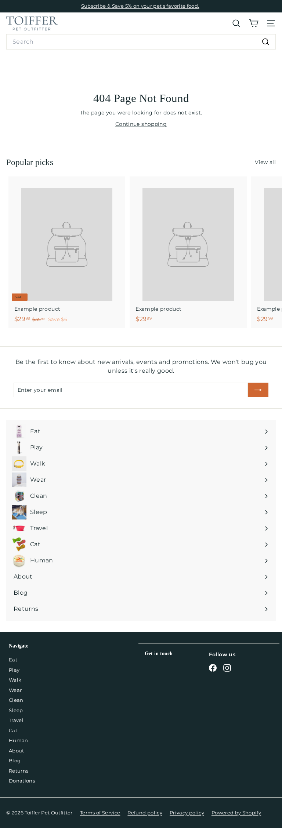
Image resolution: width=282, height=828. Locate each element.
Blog (15, 760)
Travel (16, 720)
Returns (18, 771)
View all (265, 162)
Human (18, 740)
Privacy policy (187, 813)
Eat (13, 660)
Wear (15, 690)
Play (14, 670)
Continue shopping (141, 124)
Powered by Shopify (236, 813)
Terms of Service (100, 813)
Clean (16, 700)
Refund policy (144, 813)
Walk (15, 680)
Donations (22, 781)
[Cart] (253, 23)
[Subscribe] (258, 390)
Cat (13, 730)
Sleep (16, 710)
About (16, 751)
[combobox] (141, 42)
